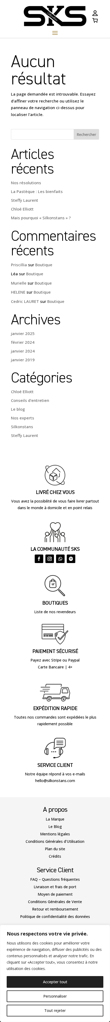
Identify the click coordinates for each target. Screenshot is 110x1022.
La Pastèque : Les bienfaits (37, 191)
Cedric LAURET (25, 301)
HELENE (18, 292)
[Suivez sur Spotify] (71, 559)
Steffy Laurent (24, 200)
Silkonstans (22, 426)
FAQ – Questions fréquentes (55, 879)
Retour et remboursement (55, 909)
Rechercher (86, 134)
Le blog (18, 409)
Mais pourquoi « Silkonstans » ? (41, 217)
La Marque (55, 819)
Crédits (55, 856)
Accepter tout (55, 981)
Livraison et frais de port (55, 886)
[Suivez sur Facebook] (39, 559)
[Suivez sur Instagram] (49, 559)
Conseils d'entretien (30, 400)
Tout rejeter (55, 1010)
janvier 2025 (23, 333)
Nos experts (22, 417)
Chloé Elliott (22, 209)
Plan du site (55, 848)
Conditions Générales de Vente (55, 901)
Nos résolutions (26, 182)
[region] (55, 973)
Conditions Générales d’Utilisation (55, 841)
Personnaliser (55, 996)
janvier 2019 (23, 359)
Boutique (43, 264)
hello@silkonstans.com (55, 780)
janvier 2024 (23, 351)
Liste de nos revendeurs (55, 611)
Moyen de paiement (55, 894)
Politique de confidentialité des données (55, 916)
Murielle (18, 283)
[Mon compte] (95, 14)
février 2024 (22, 342)
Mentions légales (55, 833)
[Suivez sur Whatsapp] (60, 559)
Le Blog (55, 826)
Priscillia (19, 264)
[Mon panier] (95, 21)
